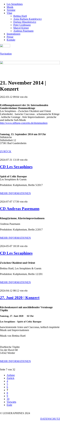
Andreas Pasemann (23, 30)
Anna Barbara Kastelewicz (27, 19)
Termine (11, 10)
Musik (10, 7)
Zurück (10, 378)
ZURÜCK (5, 151)
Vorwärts (11, 402)
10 (8, 399)
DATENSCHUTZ (50, 418)
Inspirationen (13, 33)
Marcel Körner (21, 27)
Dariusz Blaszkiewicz (24, 22)
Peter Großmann (22, 24)
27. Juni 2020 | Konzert (20, 297)
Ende (9, 404)
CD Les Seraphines (16, 167)
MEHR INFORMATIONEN (15, 193)
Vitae (9, 13)
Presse (10, 36)
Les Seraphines (15, 4)
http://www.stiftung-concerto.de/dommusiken (24, 123)
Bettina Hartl (20, 16)
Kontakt (11, 39)
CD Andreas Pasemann (19, 208)
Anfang (11, 375)
